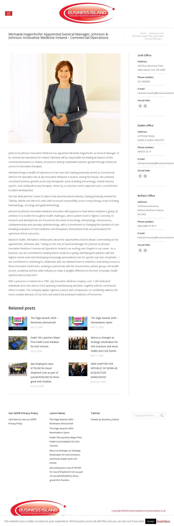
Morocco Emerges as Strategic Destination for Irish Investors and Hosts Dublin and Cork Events (104, 344)
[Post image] (17, 323)
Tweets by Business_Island (105, 419)
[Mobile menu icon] (8, 13)
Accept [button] (150, 521)
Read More (163, 521)
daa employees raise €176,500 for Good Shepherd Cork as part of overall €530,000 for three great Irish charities (45, 372)
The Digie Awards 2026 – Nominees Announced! (44, 320)
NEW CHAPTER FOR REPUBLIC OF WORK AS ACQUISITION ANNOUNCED (104, 370)
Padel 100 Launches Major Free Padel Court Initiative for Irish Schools (45, 342)
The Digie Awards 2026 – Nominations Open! (104, 320)
